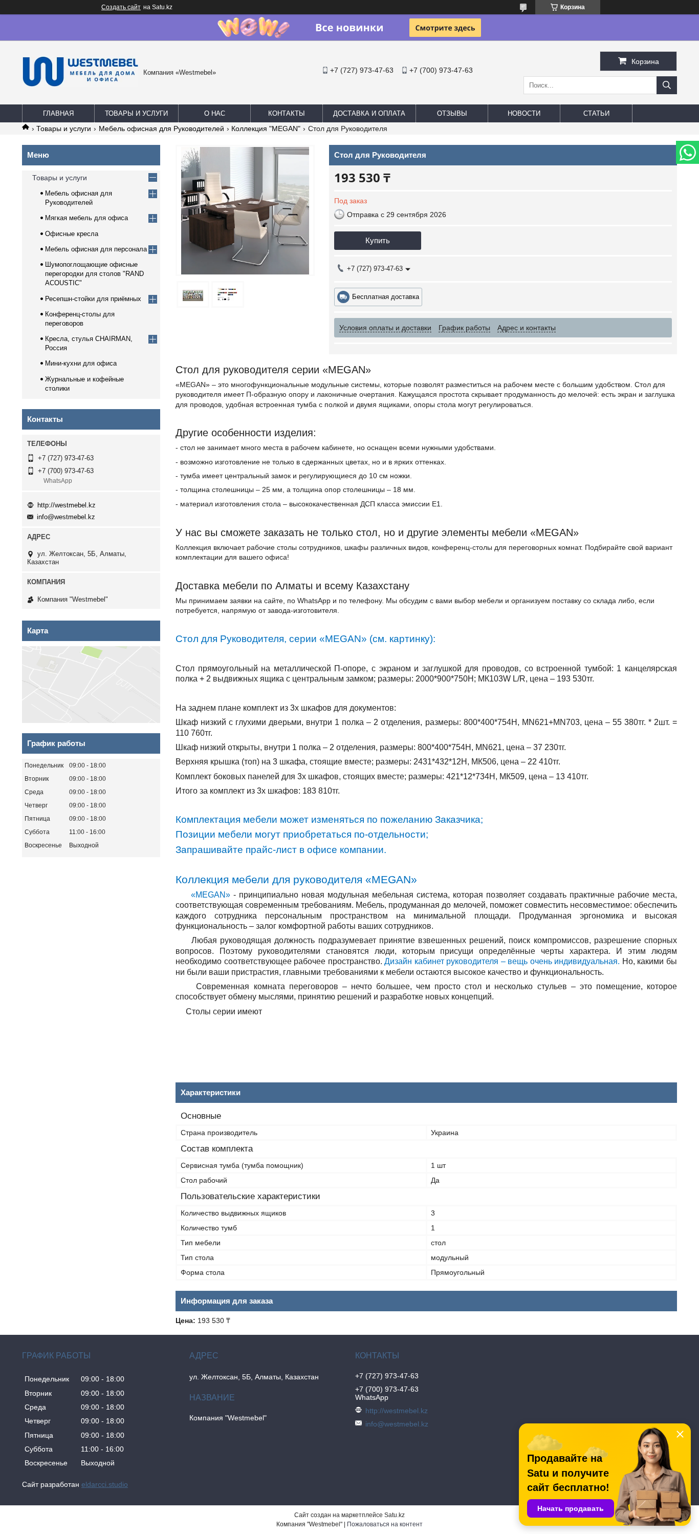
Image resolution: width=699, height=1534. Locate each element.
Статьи (596, 113)
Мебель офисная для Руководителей (161, 128)
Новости (524, 113)
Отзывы (452, 113)
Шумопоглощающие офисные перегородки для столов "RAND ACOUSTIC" (94, 274)
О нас (214, 113)
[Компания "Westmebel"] (80, 84)
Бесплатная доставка (385, 297)
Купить (377, 240)
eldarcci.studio (104, 1484)
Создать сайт (121, 7)
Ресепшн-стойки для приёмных (93, 299)
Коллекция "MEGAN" (265, 128)
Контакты (286, 113)
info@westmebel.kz (66, 517)
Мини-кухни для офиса (81, 363)
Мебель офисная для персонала (96, 249)
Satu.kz (394, 1515)
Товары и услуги (136, 113)
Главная (58, 113)
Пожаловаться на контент (385, 1524)
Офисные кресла (71, 234)
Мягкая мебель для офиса (86, 218)
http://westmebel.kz (66, 505)
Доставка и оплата (369, 113)
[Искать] (667, 85)
